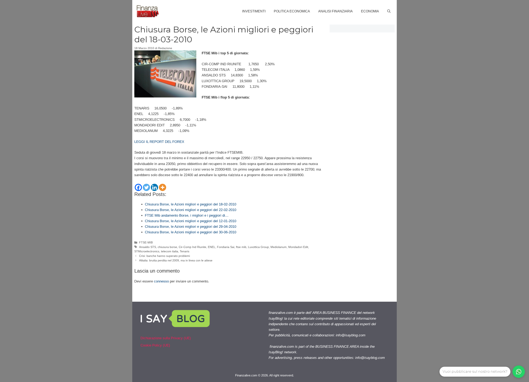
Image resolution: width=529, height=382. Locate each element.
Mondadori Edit (298, 247)
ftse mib (241, 247)
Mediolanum (278, 247)
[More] (162, 187)
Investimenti (254, 11)
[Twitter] (146, 187)
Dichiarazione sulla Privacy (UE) (166, 338)
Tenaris (184, 251)
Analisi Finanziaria (335, 11)
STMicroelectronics (146, 251)
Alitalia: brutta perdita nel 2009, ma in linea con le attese (175, 260)
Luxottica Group (258, 247)
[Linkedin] (154, 187)
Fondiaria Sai (225, 247)
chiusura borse (167, 247)
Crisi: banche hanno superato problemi (164, 255)
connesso (161, 281)
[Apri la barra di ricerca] (389, 11)
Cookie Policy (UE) (155, 345)
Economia (370, 11)
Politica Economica (292, 11)
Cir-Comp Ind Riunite (192, 247)
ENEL (211, 247)
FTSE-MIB (146, 242)
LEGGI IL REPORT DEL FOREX (159, 142)
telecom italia (169, 251)
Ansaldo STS (147, 247)
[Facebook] (138, 187)
